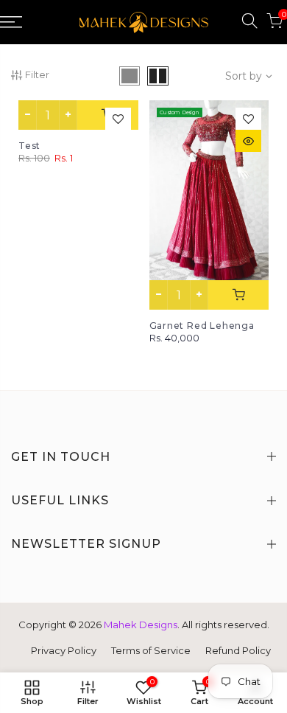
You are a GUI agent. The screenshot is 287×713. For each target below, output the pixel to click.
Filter (37, 74)
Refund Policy (238, 650)
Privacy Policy (63, 650)
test (29, 145)
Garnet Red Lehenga (202, 325)
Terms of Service (151, 650)
